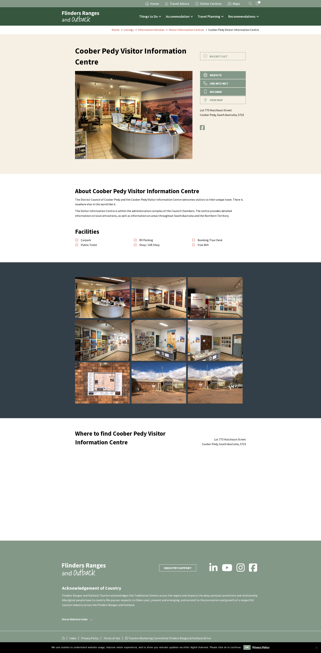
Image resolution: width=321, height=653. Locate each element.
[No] (316, 647)
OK (247, 647)
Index (72, 638)
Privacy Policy (90, 638)
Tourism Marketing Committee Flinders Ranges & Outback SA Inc (169, 638)
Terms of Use (111, 638)
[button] (160, 16)
